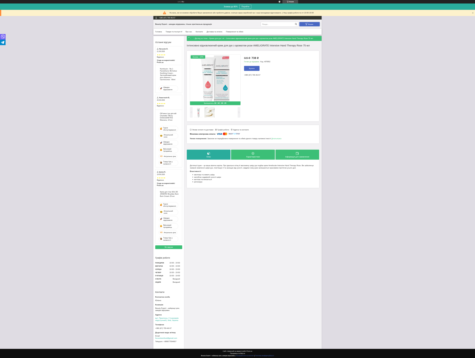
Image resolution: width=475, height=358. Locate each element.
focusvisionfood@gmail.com (166, 338)
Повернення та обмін (234, 32)
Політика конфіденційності (264, 356)
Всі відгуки (169, 247)
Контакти (199, 32)
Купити (252, 68)
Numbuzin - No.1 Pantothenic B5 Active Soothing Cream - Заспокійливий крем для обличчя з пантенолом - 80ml (168, 74)
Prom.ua (249, 351)
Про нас (188, 32)
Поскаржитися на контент (245, 356)
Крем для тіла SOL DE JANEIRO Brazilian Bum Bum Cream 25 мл (169, 194)
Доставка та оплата (214, 32)
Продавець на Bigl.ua (237, 353)
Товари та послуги (173, 32)
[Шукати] (296, 24)
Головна (158, 32)
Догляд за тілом (201, 38)
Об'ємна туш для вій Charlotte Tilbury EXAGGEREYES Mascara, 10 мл (168, 116)
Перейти (245, 7)
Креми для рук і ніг (216, 38)
